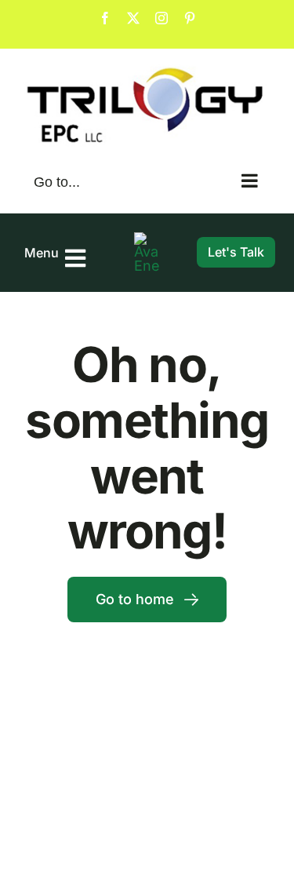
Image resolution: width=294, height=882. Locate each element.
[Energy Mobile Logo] (146, 239)
